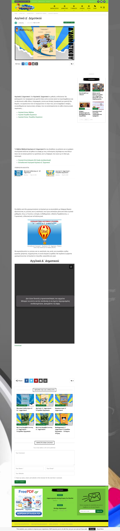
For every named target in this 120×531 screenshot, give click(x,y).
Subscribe (99, 511)
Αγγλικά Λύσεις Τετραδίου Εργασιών (30, 117)
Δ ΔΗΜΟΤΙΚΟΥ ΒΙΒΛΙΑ (69, 22)
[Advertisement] (45, 80)
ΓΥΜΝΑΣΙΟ (74, 8)
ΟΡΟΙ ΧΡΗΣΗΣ (53, 524)
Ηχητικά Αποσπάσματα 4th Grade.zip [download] (34, 160)
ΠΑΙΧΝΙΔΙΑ (82, 90)
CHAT (95, 8)
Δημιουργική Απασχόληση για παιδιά (60, 498)
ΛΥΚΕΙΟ (82, 8)
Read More (100, 529)
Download (18, 345)
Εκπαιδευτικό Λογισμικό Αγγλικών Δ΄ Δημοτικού (34, 162)
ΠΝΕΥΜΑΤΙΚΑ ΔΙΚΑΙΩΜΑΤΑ (39, 524)
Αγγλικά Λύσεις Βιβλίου (26, 112)
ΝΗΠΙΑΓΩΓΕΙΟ (54, 8)
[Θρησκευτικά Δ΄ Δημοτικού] (64, 400)
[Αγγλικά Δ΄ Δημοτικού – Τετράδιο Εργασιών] (50, 173)
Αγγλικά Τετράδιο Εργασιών (27, 115)
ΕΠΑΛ (89, 8)
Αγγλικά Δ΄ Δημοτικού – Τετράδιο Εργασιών (63, 171)
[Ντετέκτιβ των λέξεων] (84, 87)
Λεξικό (48, 1)
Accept (92, 529)
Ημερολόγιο (41, 1)
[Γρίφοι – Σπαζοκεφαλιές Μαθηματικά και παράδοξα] (84, 106)
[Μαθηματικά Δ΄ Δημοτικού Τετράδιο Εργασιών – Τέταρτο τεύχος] (64, 419)
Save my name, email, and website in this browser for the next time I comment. (39, 478)
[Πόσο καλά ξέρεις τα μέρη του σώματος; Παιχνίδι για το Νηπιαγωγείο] (98, 87)
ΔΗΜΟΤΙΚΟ (64, 8)
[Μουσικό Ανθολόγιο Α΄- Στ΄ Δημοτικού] (19, 173)
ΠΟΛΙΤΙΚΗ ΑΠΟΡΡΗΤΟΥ (22, 524)
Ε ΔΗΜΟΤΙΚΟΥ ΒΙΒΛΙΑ (21, 405)
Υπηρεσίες (34, 1)
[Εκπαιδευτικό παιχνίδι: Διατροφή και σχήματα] (98, 106)
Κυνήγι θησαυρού (60, 508)
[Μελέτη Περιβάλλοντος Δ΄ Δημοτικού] (44, 419)
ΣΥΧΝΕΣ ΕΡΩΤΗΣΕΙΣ (66, 524)
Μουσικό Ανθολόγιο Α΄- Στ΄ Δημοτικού (32, 171)
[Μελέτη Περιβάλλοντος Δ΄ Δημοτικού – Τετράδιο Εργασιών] (25, 419)
